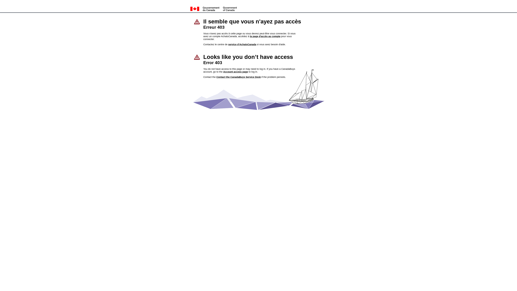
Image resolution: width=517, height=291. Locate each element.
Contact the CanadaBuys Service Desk (238, 77)
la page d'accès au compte (265, 36)
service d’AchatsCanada (242, 44)
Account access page (235, 71)
